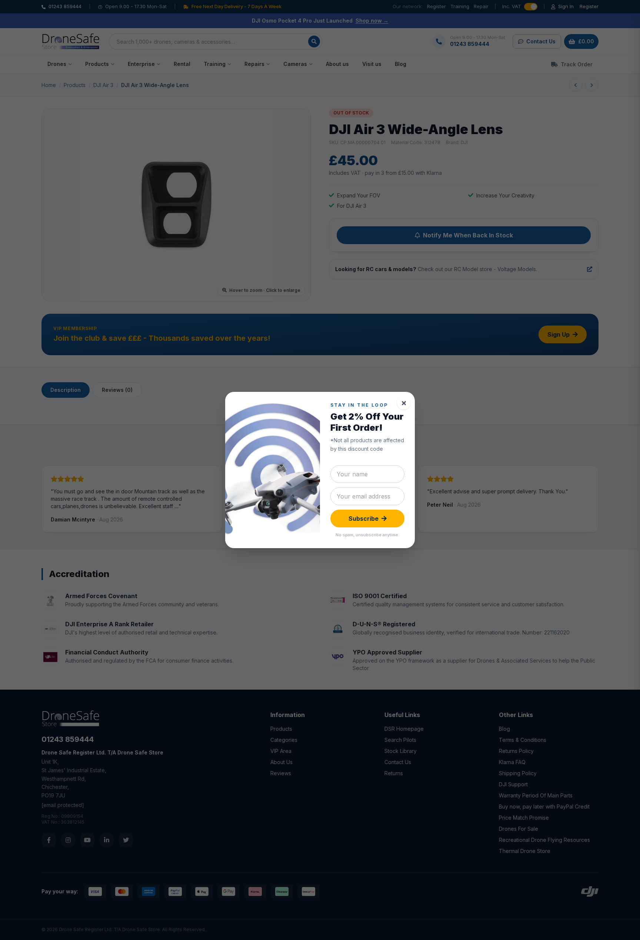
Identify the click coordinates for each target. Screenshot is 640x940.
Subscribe (364, 518)
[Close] (403, 403)
